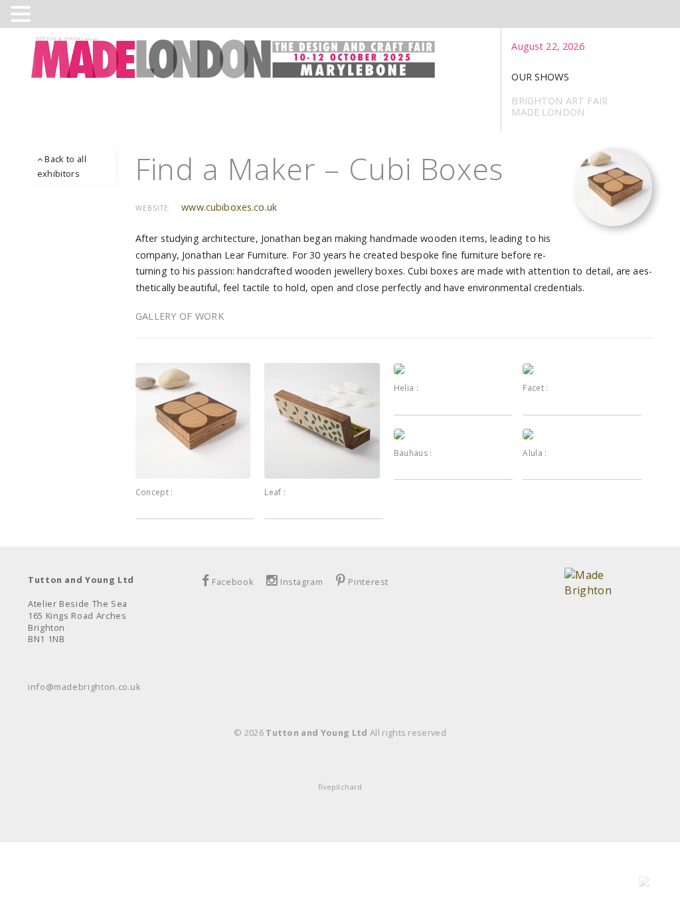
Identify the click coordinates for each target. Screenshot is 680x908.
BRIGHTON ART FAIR (559, 100)
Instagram (301, 582)
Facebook (233, 582)
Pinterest (368, 582)
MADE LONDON (547, 112)
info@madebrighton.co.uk (84, 687)
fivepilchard (340, 787)
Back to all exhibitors (61, 166)
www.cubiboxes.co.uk (229, 207)
